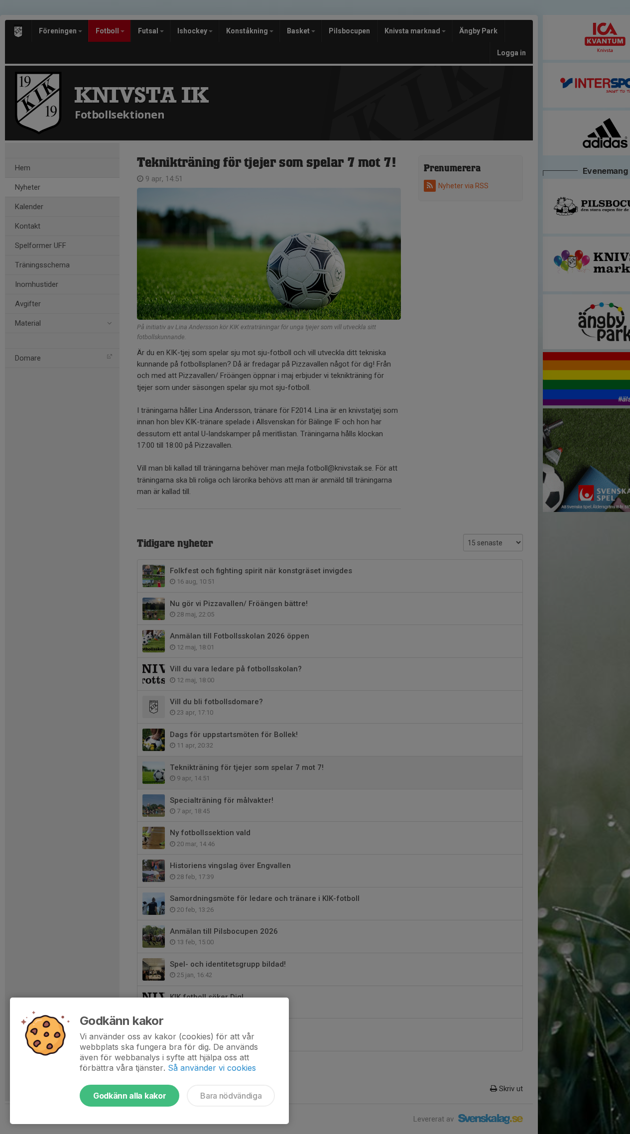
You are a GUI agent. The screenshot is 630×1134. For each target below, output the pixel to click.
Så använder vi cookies (212, 1068)
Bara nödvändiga (230, 1096)
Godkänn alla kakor (129, 1096)
